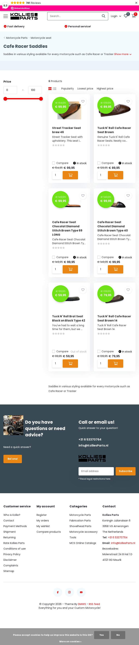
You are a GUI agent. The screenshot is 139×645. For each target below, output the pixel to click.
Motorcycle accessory (84, 532)
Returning (9, 537)
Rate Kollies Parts (14, 543)
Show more (121, 54)
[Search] (103, 16)
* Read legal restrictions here (94, 478)
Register (42, 515)
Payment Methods (15, 526)
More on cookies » (70, 641)
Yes (102, 634)
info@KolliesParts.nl (93, 445)
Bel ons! (13, 459)
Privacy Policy (11, 554)
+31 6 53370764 (90, 439)
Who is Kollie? (11, 515)
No (118, 634)
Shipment (9, 532)
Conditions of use (14, 548)
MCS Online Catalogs (83, 543)
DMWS (82, 604)
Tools (73, 537)
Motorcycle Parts (17, 38)
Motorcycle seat (41, 38)
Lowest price (85, 88)
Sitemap (8, 571)
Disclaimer (10, 560)
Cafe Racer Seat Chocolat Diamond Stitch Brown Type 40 (112, 226)
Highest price (105, 88)
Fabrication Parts (80, 520)
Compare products (49, 532)
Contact (8, 520)
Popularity (67, 88)
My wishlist (43, 526)
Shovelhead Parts (80, 526)
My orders (43, 520)
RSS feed (94, 604)
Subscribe (125, 471)
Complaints (10, 565)
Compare (62, 163)
